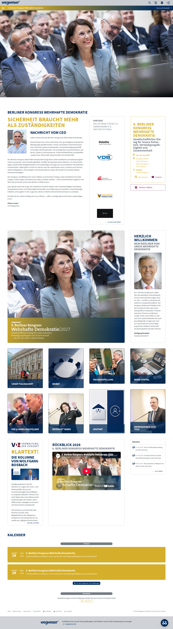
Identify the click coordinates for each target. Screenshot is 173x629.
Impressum (27, 611)
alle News (158, 471)
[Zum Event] (143, 550)
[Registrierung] (155, 550)
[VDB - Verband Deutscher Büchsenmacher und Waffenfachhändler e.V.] (105, 157)
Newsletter (37, 611)
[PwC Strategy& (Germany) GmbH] (105, 142)
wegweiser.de (70, 624)
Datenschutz (16, 611)
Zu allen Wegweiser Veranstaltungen (87, 583)
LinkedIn (48, 611)
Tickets (158, 177)
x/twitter (69, 611)
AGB (9, 611)
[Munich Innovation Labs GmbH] (105, 178)
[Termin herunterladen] (162, 550)
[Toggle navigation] (3, 8)
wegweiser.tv (88, 601)
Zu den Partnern (114, 222)
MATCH (164, 623)
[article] (147, 449)
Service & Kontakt (163, 8)
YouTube (59, 611)
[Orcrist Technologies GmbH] (105, 213)
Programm (143, 177)
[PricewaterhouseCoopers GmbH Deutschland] (105, 195)
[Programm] (149, 550)
